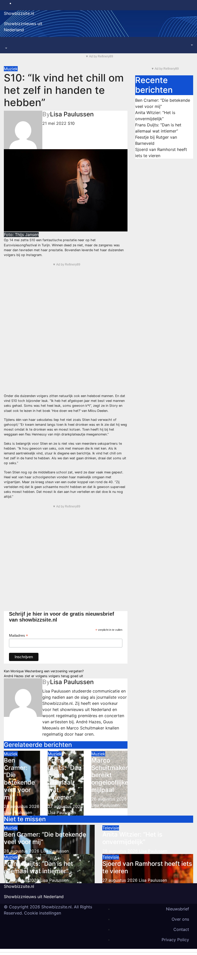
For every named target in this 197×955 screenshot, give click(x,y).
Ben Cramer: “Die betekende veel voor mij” (19, 779)
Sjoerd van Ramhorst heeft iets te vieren (147, 867)
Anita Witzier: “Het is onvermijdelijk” (132, 838)
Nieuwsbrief (177, 908)
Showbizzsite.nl (19, 13)
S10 (71, 123)
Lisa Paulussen (72, 114)
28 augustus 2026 (21, 806)
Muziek (11, 68)
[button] (5, 48)
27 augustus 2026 (65, 806)
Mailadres (18, 635)
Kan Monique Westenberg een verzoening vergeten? (44, 671)
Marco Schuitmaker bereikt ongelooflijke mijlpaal (109, 775)
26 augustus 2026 (109, 798)
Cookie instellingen (42, 913)
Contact (181, 929)
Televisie (110, 827)
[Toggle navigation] (7, 43)
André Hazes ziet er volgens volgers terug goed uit (43, 676)
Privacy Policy (175, 939)
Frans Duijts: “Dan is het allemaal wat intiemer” (65, 779)
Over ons (180, 919)
